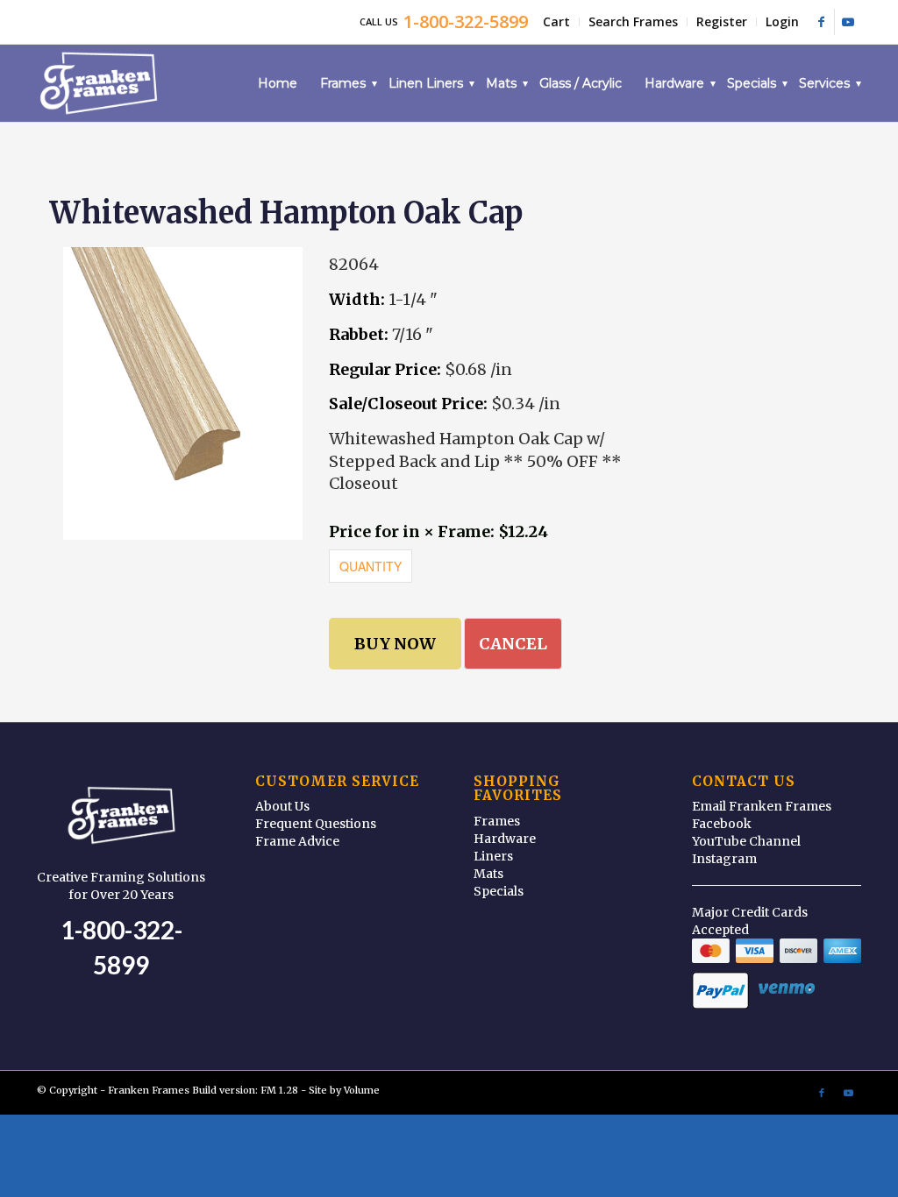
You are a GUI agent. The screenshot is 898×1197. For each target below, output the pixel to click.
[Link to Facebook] (821, 22)
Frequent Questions (315, 824)
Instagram (724, 859)
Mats (488, 874)
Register (721, 21)
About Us (282, 806)
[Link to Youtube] (848, 22)
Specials (499, 891)
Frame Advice (297, 841)
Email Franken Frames (761, 806)
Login (782, 21)
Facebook (722, 824)
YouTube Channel (746, 841)
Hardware (505, 838)
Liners (493, 856)
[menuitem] (557, 22)
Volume (362, 1090)
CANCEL (513, 644)
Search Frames (633, 21)
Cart (556, 21)
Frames (497, 821)
